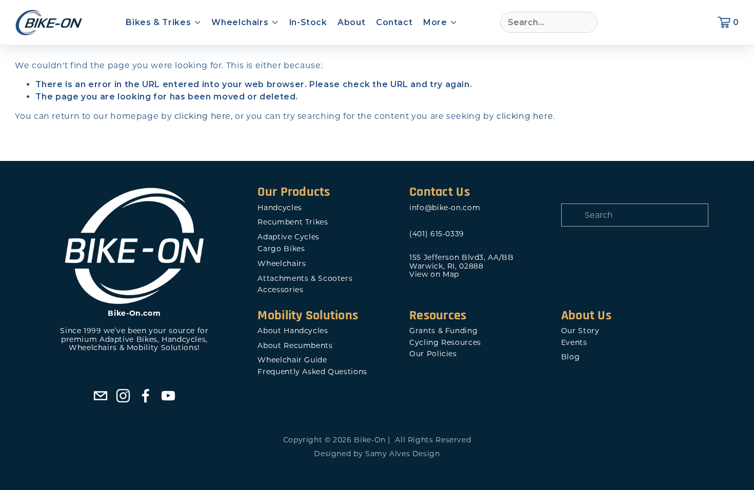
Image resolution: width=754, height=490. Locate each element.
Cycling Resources (445, 342)
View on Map (434, 274)
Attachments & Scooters (304, 278)
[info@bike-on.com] (100, 396)
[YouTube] (168, 396)
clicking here (202, 116)
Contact (394, 22)
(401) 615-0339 (436, 234)
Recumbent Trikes (292, 222)
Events (574, 342)
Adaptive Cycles (288, 237)
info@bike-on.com (444, 207)
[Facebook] (145, 396)
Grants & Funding (443, 330)
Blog (570, 357)
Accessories (280, 289)
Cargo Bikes (281, 248)
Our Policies (433, 354)
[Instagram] (123, 396)
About (351, 22)
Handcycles (279, 207)
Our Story (580, 330)
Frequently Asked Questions (312, 372)
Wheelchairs (281, 263)
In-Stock (308, 22)
